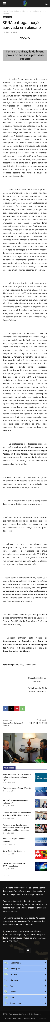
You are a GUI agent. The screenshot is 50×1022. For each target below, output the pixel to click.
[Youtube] (28, 950)
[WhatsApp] (22, 708)
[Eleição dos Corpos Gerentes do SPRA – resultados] (41, 866)
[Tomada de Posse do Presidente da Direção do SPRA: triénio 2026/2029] (41, 815)
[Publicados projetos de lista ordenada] (41, 842)
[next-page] (8, 875)
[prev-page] (4, 875)
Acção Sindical (14, 11)
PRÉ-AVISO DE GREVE (38, 723)
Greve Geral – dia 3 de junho (14, 851)
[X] (11, 708)
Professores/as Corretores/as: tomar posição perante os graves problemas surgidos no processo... (16, 827)
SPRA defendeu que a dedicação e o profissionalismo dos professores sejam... (17, 777)
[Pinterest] (16, 708)
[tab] (25, 963)
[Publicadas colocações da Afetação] (41, 791)
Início (4, 11)
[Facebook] (5, 708)
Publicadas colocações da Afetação (17, 788)
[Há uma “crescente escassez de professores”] (41, 803)
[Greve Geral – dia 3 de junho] (41, 854)
